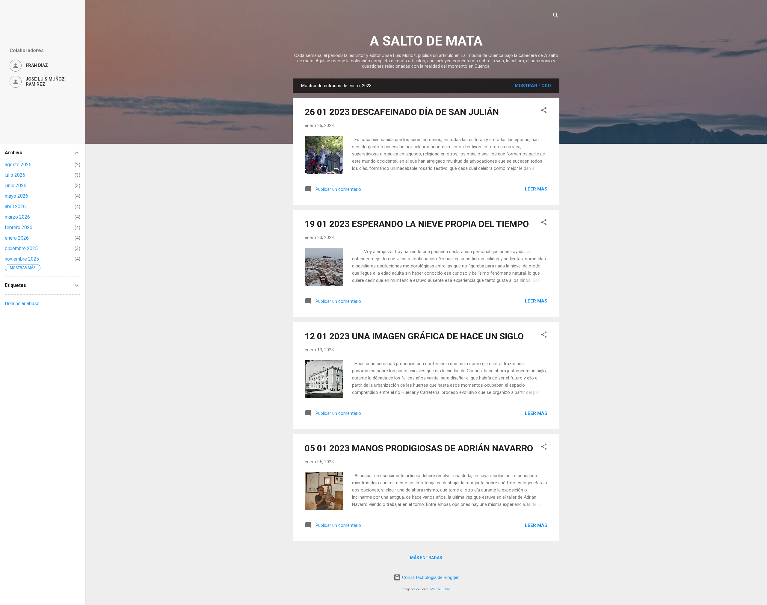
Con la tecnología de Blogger (430, 577)
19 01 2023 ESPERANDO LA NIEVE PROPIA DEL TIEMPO (417, 224)
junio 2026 (15, 185)
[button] (543, 111)
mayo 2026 (16, 196)
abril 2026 (15, 206)
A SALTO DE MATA (426, 41)
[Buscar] (555, 16)
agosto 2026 (18, 164)
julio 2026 (15, 175)
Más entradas (426, 557)
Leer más (536, 189)
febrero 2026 (18, 227)
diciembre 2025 (21, 248)
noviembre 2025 (22, 259)
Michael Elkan (440, 589)
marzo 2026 (17, 217)
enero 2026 (17, 238)
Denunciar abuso (22, 303)
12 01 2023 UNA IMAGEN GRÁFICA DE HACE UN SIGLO (414, 336)
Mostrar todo (533, 85)
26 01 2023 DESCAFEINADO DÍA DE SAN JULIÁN (402, 112)
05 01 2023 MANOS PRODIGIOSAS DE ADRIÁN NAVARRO (419, 448)
